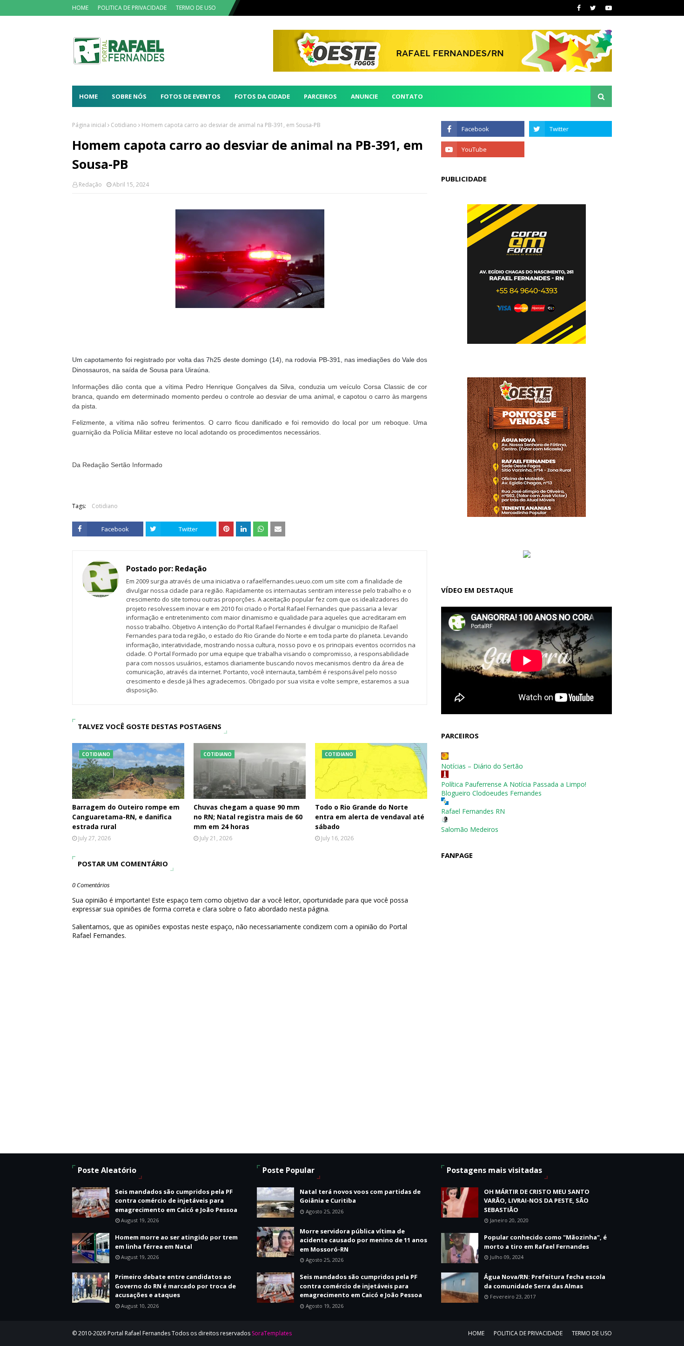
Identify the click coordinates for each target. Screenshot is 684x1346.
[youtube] (607, 8)
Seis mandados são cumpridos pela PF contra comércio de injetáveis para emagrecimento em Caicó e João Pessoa (176, 1200)
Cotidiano (124, 125)
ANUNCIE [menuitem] (364, 96)
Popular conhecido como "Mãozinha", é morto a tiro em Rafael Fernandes (545, 1242)
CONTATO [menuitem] (407, 96)
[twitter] (593, 8)
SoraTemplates (272, 1333)
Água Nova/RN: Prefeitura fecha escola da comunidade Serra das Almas (544, 1281)
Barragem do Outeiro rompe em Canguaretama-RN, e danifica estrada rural (126, 817)
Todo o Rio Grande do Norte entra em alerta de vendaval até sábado (369, 817)
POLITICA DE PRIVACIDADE (132, 8)
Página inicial (89, 125)
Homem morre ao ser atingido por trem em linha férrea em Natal (176, 1242)
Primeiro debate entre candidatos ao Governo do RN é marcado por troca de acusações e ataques (175, 1285)
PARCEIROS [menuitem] (320, 96)
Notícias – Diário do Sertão (482, 766)
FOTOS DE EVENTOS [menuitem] (191, 96)
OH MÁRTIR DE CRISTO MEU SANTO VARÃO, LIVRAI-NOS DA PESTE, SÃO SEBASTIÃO (537, 1200)
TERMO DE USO (196, 8)
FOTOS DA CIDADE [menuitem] (262, 96)
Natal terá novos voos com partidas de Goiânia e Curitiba (360, 1196)
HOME (80, 8)
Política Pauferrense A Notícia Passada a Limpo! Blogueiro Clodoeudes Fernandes (513, 788)
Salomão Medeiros (469, 829)
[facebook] (579, 8)
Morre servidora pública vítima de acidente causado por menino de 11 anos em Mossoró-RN (363, 1240)
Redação (90, 184)
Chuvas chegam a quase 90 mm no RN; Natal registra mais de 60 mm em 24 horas (248, 817)
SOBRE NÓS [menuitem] (129, 96)
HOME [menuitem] (88, 96)
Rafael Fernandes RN (473, 811)
